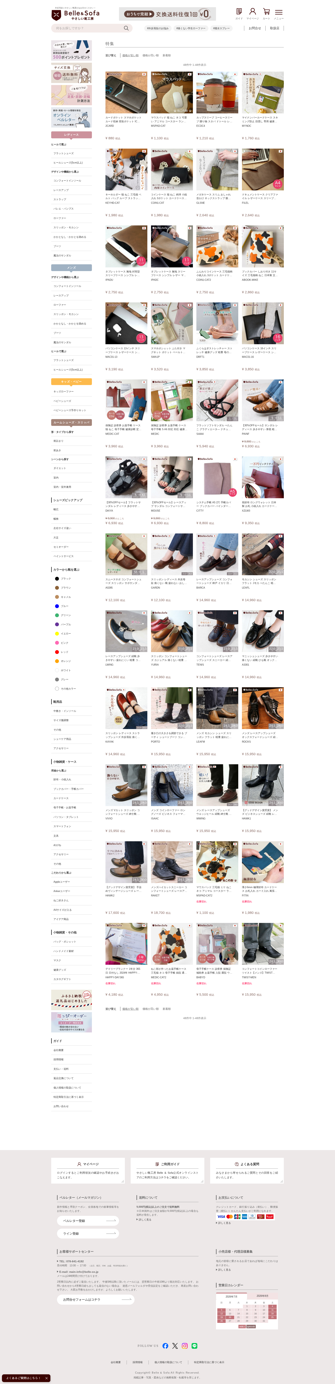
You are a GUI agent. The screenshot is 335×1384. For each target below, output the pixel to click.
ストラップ (60, 199)
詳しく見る (145, 1219)
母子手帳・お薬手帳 (65, 807)
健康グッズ (60, 969)
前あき (57, 450)
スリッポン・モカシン (66, 227)
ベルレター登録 (74, 1220)
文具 (56, 835)
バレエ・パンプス (64, 208)
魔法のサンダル (62, 255)
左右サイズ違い (62, 528)
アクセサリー (61, 748)
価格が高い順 (150, 55)
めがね (57, 845)
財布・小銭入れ (62, 779)
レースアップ (61, 190)
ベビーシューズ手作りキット (70, 410)
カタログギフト (62, 979)
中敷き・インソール (65, 711)
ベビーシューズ (62, 401)
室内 (56, 477)
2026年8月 (263, 1295)
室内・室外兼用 (62, 486)
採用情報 (59, 1059)
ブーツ (57, 246)
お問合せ (255, 28)
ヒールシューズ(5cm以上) (68, 162)
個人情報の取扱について (67, 1087)
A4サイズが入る (63, 909)
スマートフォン (62, 826)
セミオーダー (61, 546)
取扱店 (274, 28)
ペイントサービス (64, 556)
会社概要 (59, 1050)
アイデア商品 (61, 919)
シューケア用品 (62, 739)
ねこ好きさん (61, 900)
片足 (56, 537)
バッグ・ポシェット (65, 941)
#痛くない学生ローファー (190, 28)
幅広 (56, 509)
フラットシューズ (64, 153)
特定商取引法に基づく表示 (69, 1097)
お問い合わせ (61, 1106)
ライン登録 (71, 1233)
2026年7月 (231, 1296)
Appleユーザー (62, 881)
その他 (57, 729)
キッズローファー (64, 391)
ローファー (60, 218)
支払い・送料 (61, 1068)
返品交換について (64, 1078)
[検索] (128, 28)
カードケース (61, 798)
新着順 (167, 55)
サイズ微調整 (61, 720)
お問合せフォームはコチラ (81, 1299)
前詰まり (59, 440)
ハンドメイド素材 (64, 951)
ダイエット (60, 468)
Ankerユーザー (62, 891)
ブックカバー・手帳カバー (69, 788)
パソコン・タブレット (66, 817)
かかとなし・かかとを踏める (70, 236)
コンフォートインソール (67, 180)
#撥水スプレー (221, 28)
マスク (57, 960)
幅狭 (56, 518)
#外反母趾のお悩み (158, 28)
